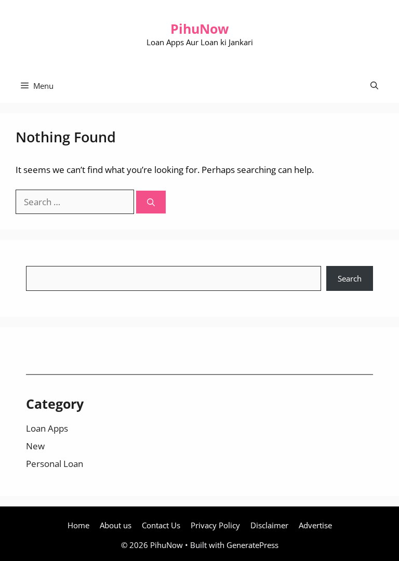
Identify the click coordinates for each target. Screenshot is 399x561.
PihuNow (199, 28)
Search (350, 278)
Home (78, 525)
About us (115, 525)
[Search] (151, 202)
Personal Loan (54, 464)
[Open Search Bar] (374, 86)
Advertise (315, 525)
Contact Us (161, 525)
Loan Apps (47, 428)
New (35, 446)
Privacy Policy (215, 525)
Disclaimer (269, 525)
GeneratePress (252, 545)
